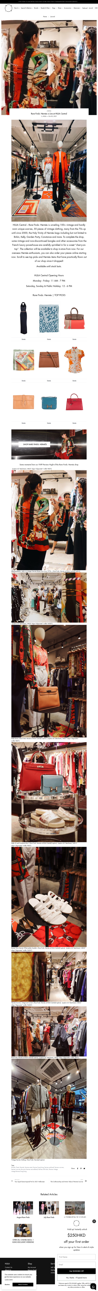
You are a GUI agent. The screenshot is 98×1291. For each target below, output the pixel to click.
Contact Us (8, 1267)
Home (45, 16)
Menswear (77, 8)
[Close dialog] (94, 1221)
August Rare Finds (23, 1217)
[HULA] (8, 8)
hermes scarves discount (18, 1169)
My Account (32, 1267)
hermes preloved (49, 1167)
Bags (53, 8)
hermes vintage (53, 1169)
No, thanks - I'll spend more (76, 1277)
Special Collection (26, 8)
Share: (73, 1168)
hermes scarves (59, 1167)
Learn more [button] (9, 1279)
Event (17, 1167)
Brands (36, 8)
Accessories (67, 8)
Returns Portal (32, 1270)
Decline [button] (7, 1284)
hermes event (28, 1167)
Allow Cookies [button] (23, 1284)
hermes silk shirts (43, 1169)
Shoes (59, 8)
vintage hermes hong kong (19, 1171)
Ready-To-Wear (45, 8)
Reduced (84, 8)
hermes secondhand (32, 1169)
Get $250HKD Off (76, 1271)
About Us (8, 1270)
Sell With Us (55, 1267)
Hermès (23, 339)
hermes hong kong (38, 1167)
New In (16, 8)
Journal (91, 8)
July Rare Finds (49, 1217)
